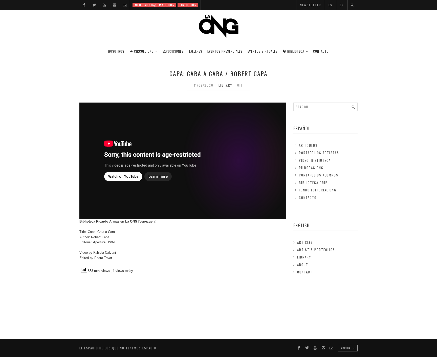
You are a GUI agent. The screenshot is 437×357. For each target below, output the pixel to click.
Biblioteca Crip (313, 182)
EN (342, 5)
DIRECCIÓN (188, 5)
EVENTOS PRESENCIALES (225, 51)
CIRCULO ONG (144, 51)
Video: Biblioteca (315, 160)
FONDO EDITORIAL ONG (317, 189)
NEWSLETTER (310, 5)
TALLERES (195, 51)
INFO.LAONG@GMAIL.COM (154, 5)
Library (225, 85)
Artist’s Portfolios (316, 249)
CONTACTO (321, 51)
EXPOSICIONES (173, 51)
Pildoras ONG (311, 167)
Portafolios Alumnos (318, 174)
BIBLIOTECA (295, 51)
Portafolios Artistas (319, 152)
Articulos (308, 145)
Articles (305, 242)
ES (331, 5)
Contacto (308, 197)
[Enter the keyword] (353, 107)
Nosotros (116, 51)
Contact (305, 271)
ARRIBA (346, 348)
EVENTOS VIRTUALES (263, 51)
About (302, 264)
